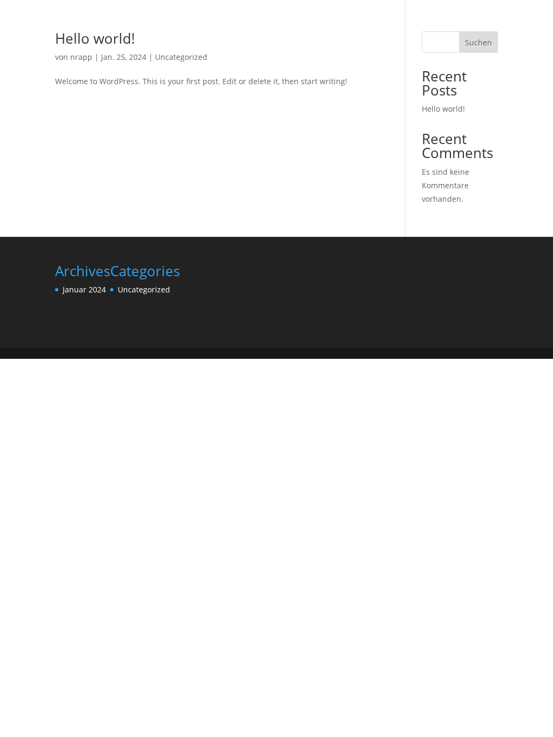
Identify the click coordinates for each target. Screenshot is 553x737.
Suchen (478, 42)
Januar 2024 (84, 289)
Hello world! (95, 38)
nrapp (81, 57)
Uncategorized (181, 57)
